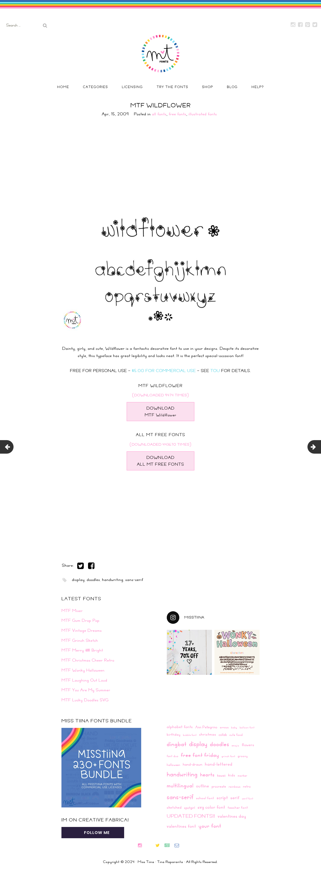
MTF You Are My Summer (85, 690)
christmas (207, 734)
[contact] (179, 846)
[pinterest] (153, 846)
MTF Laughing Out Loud (84, 680)
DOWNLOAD (161, 411)
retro (247, 786)
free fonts (177, 114)
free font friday (200, 754)
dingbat (177, 744)
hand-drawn (192, 764)
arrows (224, 727)
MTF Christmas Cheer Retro (87, 660)
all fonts (159, 114)
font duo (172, 756)
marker (242, 775)
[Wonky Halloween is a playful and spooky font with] (237, 652)
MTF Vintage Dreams (81, 630)
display (78, 579)
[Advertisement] (160, 160)
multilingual (180, 785)
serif (234, 797)
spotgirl (189, 807)
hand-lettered (218, 764)
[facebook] (148, 846)
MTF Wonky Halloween (83, 670)
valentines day (232, 816)
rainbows (234, 786)
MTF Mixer (72, 610)
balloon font (247, 727)
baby (234, 727)
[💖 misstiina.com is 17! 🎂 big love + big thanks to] (189, 652)
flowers (248, 745)
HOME (63, 86)
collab (223, 734)
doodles (93, 579)
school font (205, 798)
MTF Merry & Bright (82, 650)
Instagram (293, 25)
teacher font (238, 807)
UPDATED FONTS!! (191, 816)
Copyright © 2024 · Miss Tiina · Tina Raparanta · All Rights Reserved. (160, 861)
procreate (219, 786)
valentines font (181, 826)
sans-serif (134, 579)
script (222, 797)
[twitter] (159, 846)
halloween (173, 764)
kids (231, 775)
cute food (236, 734)
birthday (174, 734)
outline (202, 785)
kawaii (221, 775)
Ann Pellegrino (206, 727)
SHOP (207, 86)
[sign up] (169, 846)
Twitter (315, 25)
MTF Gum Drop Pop (80, 620)
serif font (247, 798)
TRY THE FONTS (172, 86)
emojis (235, 745)
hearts (207, 774)
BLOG (232, 86)
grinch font (228, 756)
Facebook (300, 25)
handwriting (112, 579)
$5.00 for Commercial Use (164, 370)
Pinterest (307, 25)
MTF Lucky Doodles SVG (85, 700)
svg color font (211, 807)
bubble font (190, 735)
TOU (215, 370)
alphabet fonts (180, 726)
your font (210, 825)
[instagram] (142, 846)
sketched (174, 807)
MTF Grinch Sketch (79, 640)
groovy (243, 755)
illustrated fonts (203, 114)
